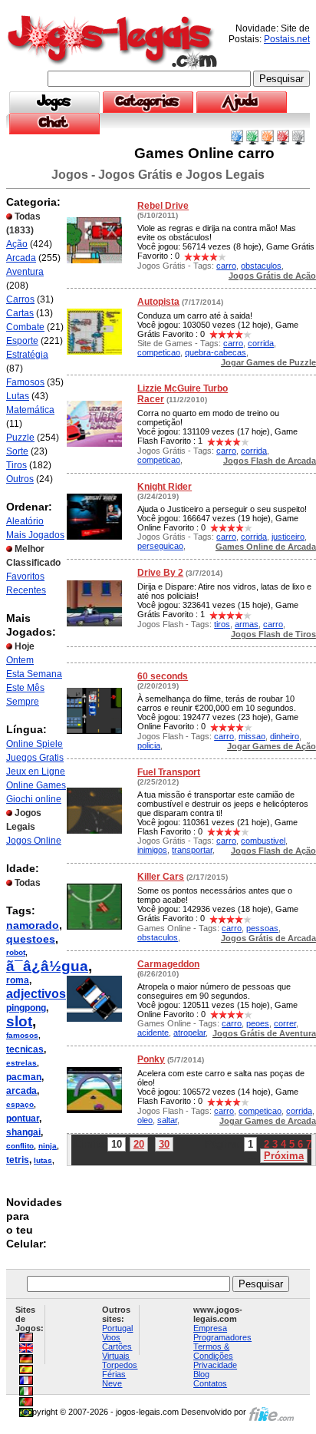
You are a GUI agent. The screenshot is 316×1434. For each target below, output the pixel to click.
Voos (111, 1337)
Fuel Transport (168, 772)
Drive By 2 (160, 572)
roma (17, 980)
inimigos (152, 849)
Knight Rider (164, 486)
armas (246, 624)
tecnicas (25, 1049)
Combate (25, 327)
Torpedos (119, 1365)
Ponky (151, 1059)
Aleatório (25, 521)
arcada (21, 1090)
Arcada (21, 258)
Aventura (25, 271)
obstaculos (261, 265)
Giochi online (33, 799)
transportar (192, 849)
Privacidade (215, 1365)
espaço (20, 1104)
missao (252, 736)
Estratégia (27, 354)
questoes (30, 939)
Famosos (25, 382)
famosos (22, 1035)
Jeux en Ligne (35, 771)
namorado (32, 925)
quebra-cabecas (215, 352)
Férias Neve (114, 1379)
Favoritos (25, 576)
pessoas (262, 928)
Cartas (20, 313)
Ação (17, 244)
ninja (47, 1146)
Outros (20, 479)
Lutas (17, 396)
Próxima (284, 1155)
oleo (145, 1120)
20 (138, 1144)
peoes (257, 1023)
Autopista (158, 301)
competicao (158, 352)
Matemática (30, 410)
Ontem (20, 660)
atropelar (189, 1032)
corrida (261, 343)
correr (285, 1023)
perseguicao (160, 545)
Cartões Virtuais (117, 1351)
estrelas (21, 1063)
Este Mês (25, 687)
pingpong (26, 1008)
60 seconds (162, 676)
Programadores (222, 1337)
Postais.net (287, 39)
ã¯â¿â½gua (47, 966)
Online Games (36, 785)
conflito (20, 1146)
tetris (17, 1160)
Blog (201, 1374)
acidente (153, 1032)
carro (226, 265)
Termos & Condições (213, 1351)
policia (148, 745)
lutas (43, 1160)
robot (15, 952)
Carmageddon (168, 964)
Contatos (210, 1383)
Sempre (22, 701)
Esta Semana (34, 674)
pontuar (22, 1118)
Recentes (26, 590)
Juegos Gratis (35, 757)
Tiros (16, 465)
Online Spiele (34, 743)
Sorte (17, 451)
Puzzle (20, 437)
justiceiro (288, 536)
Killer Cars (160, 876)
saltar (167, 1120)
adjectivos (36, 993)
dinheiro (284, 736)
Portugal (117, 1328)
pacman (23, 1077)
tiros (222, 624)
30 (164, 1144)
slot (19, 1021)
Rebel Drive (163, 205)
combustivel (263, 840)
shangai (23, 1132)
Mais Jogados (35, 535)
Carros (20, 299)
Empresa (210, 1328)
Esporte (22, 340)
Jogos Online (33, 840)
